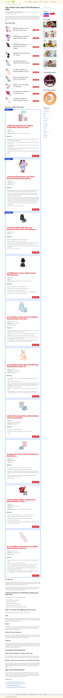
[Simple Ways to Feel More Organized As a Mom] (49, 63)
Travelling (45, 137)
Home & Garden (46, 118)
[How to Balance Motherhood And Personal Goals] (49, 44)
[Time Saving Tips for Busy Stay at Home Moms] (49, 53)
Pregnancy (45, 130)
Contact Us (40, 694)
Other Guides (45, 125)
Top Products (45, 135)
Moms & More (45, 123)
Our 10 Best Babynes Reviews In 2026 (12, 685)
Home (26, 1)
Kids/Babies (30, 1)
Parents (41, 1)
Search (54, 7)
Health (44, 116)
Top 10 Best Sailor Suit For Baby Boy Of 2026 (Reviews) (16, 683)
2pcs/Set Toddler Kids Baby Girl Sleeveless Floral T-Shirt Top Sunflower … (20, 46)
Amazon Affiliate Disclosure (32, 694)
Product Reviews (46, 132)
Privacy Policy (17, 694)
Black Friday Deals (46, 111)
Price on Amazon (36, 64)
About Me (44, 694)
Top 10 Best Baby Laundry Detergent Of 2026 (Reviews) (16, 687)
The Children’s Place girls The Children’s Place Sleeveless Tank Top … (21, 63)
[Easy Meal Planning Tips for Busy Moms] (49, 34)
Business (44, 113)
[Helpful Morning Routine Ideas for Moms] (49, 24)
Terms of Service (24, 694)
